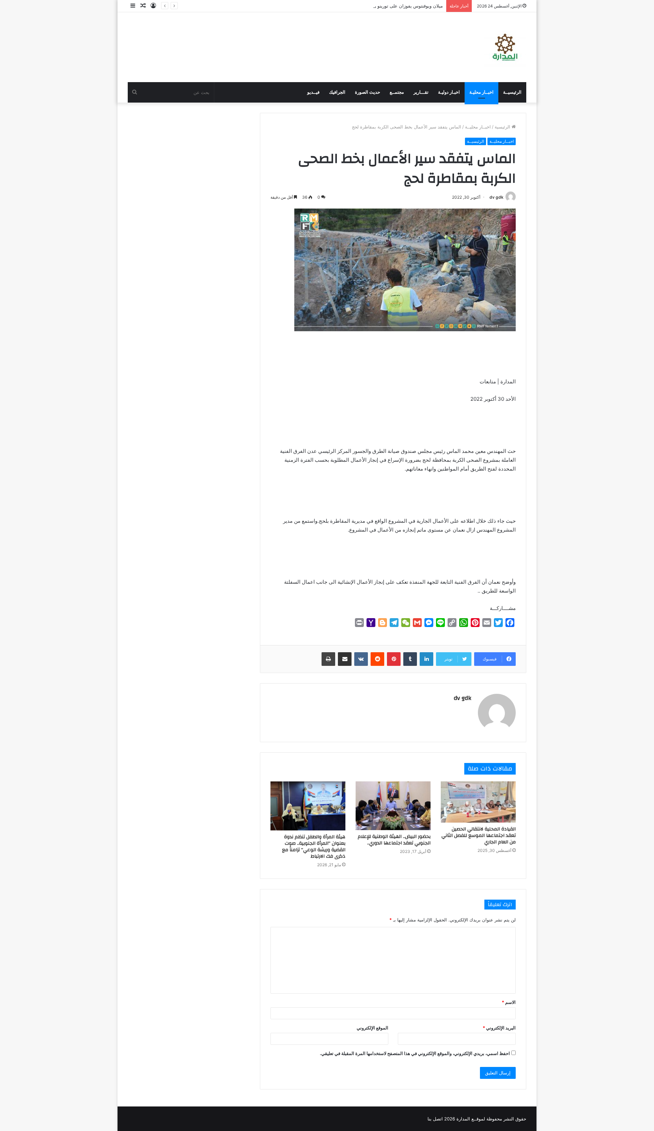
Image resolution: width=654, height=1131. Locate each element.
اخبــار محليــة (478, 126)
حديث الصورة (367, 92)
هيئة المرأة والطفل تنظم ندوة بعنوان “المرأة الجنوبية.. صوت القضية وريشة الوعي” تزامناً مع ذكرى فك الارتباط (313, 846)
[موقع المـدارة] (505, 47)
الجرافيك (337, 92)
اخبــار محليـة (481, 92)
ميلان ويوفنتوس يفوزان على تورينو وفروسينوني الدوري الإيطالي (383, 6)
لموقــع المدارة (470, 1118)
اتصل (438, 1118)
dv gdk (496, 197)
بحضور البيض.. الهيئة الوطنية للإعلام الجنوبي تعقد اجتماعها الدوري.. (394, 839)
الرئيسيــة (512, 92)
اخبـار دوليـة (449, 92)
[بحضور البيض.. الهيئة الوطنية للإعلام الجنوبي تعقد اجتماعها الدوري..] (393, 805)
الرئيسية (503, 126)
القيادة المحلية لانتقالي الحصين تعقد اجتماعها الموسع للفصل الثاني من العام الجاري (478, 835)
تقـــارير (421, 92)
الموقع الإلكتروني (372, 1027)
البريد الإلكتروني (499, 1027)
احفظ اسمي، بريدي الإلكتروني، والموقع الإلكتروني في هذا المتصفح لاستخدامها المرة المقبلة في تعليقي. (415, 1053)
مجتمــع (397, 92)
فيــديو (313, 92)
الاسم (509, 1002)
